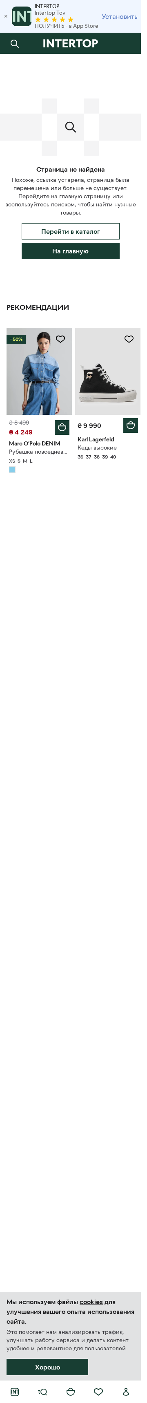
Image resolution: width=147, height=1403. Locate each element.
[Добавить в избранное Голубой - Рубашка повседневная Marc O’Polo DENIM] (60, 339)
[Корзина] (70, 1392)
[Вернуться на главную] (70, 43)
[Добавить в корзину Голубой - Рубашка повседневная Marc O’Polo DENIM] (62, 427)
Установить (120, 16)
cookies (91, 1301)
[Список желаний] (98, 1392)
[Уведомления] (126, 43)
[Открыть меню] (42, 1392)
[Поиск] (15, 43)
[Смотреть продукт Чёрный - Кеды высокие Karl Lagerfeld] (107, 371)
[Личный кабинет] (126, 1392)
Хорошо (47, 1367)
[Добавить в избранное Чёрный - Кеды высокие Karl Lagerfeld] (129, 339)
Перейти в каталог (70, 231)
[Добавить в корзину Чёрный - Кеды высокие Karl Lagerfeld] (130, 425)
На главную (70, 251)
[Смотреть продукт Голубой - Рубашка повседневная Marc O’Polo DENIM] (39, 371)
